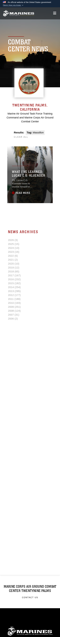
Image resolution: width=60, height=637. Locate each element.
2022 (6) (13, 255)
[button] (13, 5)
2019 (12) (13, 267)
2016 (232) (14, 279)
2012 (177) (14, 295)
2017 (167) (14, 275)
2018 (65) (13, 271)
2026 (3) (13, 240)
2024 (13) (13, 247)
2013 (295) (14, 291)
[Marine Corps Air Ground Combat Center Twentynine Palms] (18, 13)
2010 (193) (14, 302)
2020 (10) (13, 263)
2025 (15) (13, 244)
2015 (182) (14, 283)
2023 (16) (13, 251)
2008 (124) (14, 310)
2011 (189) (14, 299)
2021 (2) (13, 259)
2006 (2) (13, 318)
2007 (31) (13, 314)
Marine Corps (30, 631)
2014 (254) (14, 287)
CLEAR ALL (21, 137)
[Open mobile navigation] (54, 13)
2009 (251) (14, 306)
